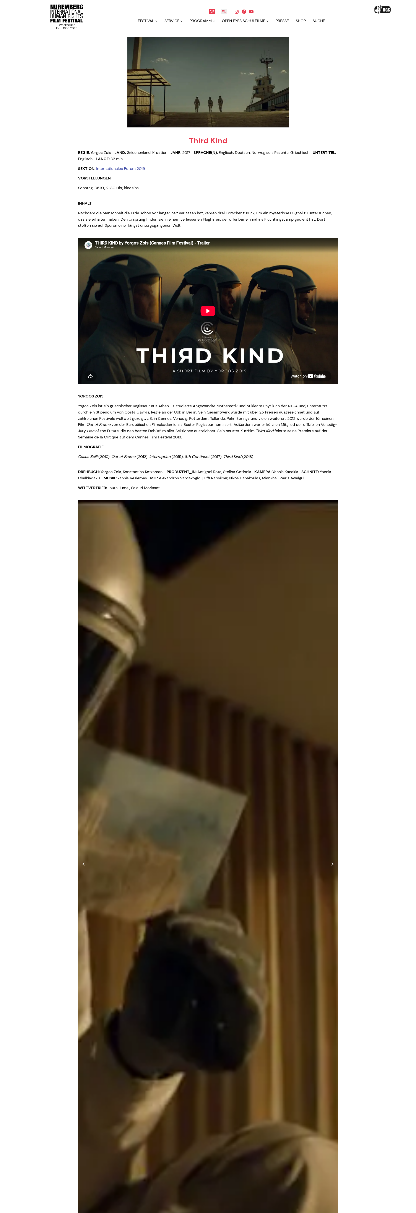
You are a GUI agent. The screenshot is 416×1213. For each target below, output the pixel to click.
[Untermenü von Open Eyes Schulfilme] (267, 21)
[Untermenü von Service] (181, 21)
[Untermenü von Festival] (156, 21)
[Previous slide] (83, 864)
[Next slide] (332, 864)
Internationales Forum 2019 (120, 168)
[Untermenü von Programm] (214, 21)
